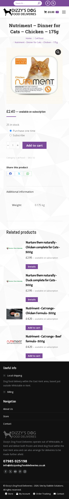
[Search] (39, 3)
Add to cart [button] (34, 327)
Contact (7, 423)
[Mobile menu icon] (64, 12)
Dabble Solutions (55, 485)
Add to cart (34, 145)
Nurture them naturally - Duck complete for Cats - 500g (41, 280)
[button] (58, 52)
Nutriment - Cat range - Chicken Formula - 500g (41, 310)
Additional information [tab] (20, 191)
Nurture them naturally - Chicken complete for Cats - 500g (43, 247)
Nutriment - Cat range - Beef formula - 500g (43, 338)
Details (32, 266)
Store (6, 416)
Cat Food (20, 157)
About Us (8, 408)
